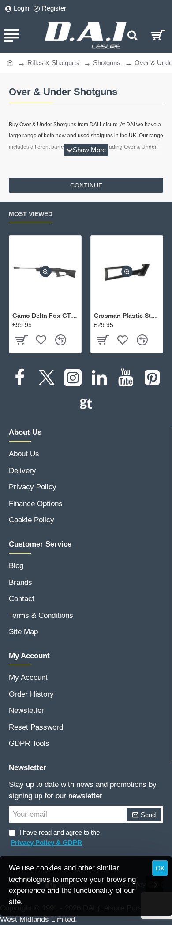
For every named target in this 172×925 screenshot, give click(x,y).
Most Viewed (30, 213)
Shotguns (106, 62)
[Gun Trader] (86, 404)
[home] (10, 62)
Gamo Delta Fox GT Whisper (45, 315)
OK (160, 868)
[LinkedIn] (99, 377)
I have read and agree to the (55, 837)
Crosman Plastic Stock (127, 315)
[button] (45, 272)
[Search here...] (132, 35)
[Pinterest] (152, 377)
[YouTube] (126, 377)
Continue (86, 185)
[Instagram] (73, 377)
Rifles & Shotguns (53, 62)
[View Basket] (157, 35)
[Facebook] (20, 377)
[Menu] (11, 35)
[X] (46, 377)
